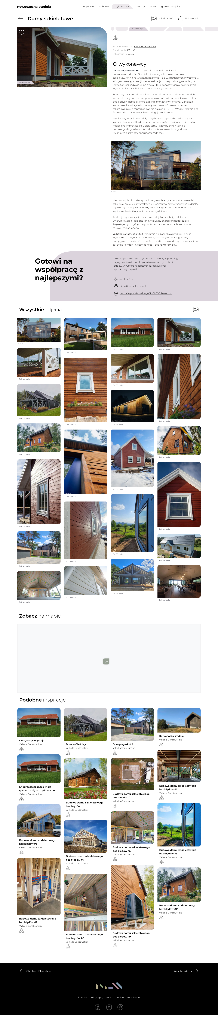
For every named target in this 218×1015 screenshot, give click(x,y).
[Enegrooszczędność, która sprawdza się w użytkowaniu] (39, 768)
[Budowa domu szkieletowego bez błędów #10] (179, 884)
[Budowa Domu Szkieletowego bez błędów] (85, 778)
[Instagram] (109, 1007)
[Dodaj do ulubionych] (22, 32)
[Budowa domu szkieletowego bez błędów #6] (179, 824)
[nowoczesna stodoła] (34, 6)
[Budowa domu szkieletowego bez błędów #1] (132, 774)
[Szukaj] (192, 6)
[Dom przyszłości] (132, 724)
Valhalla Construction (126, 234)
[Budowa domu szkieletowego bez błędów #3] (39, 820)
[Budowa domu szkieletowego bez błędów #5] (132, 827)
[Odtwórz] (155, 165)
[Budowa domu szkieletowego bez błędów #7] (39, 886)
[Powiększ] (62, 57)
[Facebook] (98, 1007)
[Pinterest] (120, 1007)
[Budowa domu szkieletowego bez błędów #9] (132, 897)
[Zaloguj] (199, 7)
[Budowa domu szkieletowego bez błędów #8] (85, 902)
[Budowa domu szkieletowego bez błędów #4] (85, 836)
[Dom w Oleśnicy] (85, 724)
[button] (109, 655)
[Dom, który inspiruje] (39, 722)
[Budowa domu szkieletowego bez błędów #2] (179, 766)
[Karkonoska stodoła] (179, 720)
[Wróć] (20, 19)
